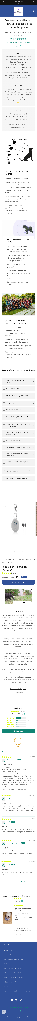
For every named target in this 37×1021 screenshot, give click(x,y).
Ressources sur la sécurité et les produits (17, 991)
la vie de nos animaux (12, 1016)
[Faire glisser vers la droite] (23, 552)
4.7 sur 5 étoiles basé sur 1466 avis (18, 43)
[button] (2, 11)
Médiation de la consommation (14, 977)
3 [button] (18, 881)
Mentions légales (9, 964)
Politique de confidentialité (13, 973)
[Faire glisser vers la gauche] (14, 552)
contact (6, 986)
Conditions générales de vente (14, 959)
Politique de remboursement (13, 968)
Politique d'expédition (11, 982)
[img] (6, 757)
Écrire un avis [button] (18, 731)
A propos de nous (9, 955)
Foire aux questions (10, 950)
